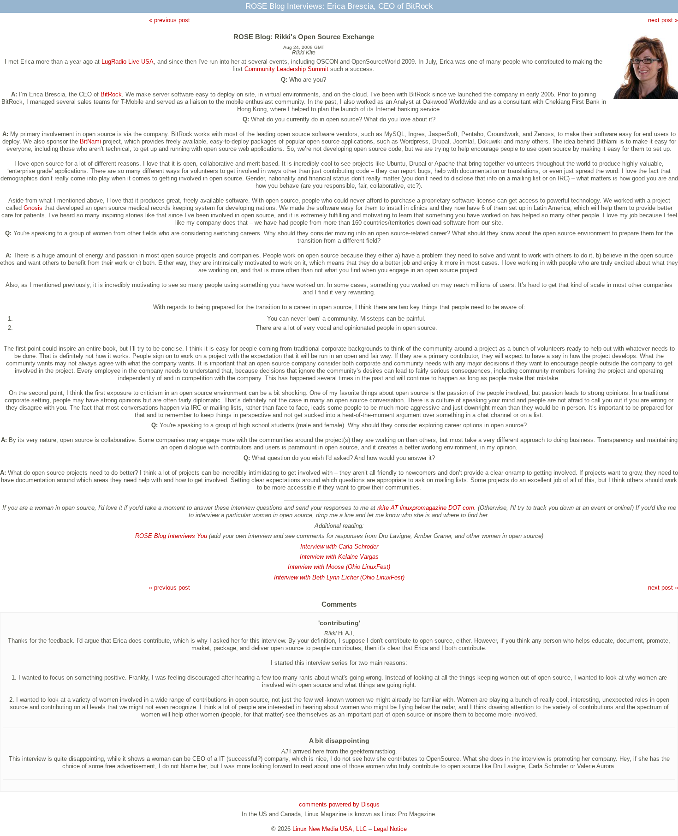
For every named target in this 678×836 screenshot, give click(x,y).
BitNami (90, 141)
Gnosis (33, 207)
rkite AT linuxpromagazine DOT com (425, 507)
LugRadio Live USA (127, 61)
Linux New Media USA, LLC (329, 828)
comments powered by (339, 804)
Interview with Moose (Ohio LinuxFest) (339, 566)
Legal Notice (390, 828)
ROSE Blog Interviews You (171, 535)
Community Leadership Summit (286, 69)
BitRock (111, 94)
